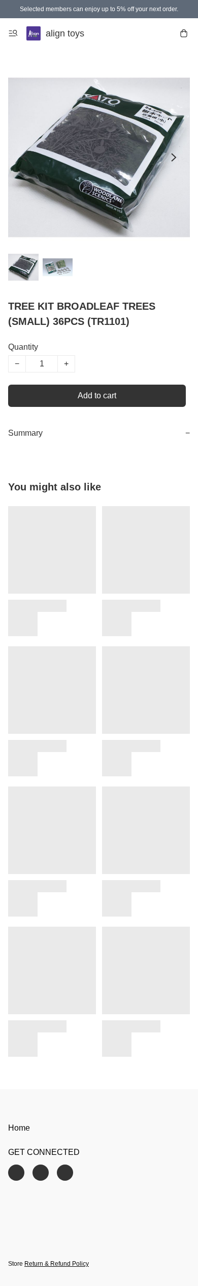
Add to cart (97, 395)
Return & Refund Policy (56, 1263)
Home (19, 1128)
